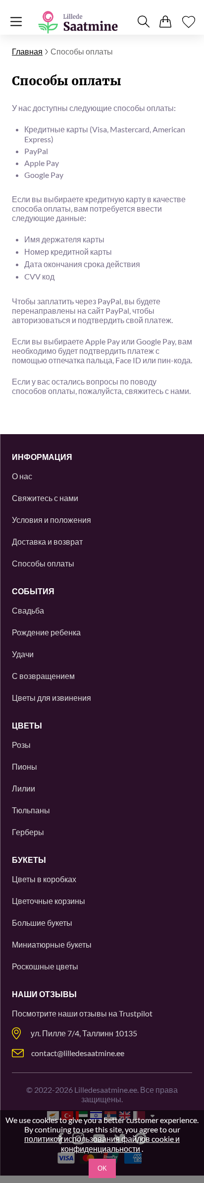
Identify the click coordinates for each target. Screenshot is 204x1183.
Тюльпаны (31, 810)
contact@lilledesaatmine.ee (77, 1053)
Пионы (24, 766)
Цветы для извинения (51, 697)
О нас (22, 476)
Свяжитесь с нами (45, 498)
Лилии (23, 788)
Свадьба (28, 610)
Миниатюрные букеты (52, 944)
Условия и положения (51, 519)
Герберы (28, 832)
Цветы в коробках (44, 879)
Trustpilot (136, 1013)
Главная (27, 51)
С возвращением (43, 675)
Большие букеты (42, 922)
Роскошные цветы (45, 966)
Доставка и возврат (47, 541)
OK (102, 1168)
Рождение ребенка (46, 632)
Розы (21, 744)
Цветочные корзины (48, 900)
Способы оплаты (43, 563)
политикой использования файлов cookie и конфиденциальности (102, 1143)
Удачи (23, 654)
